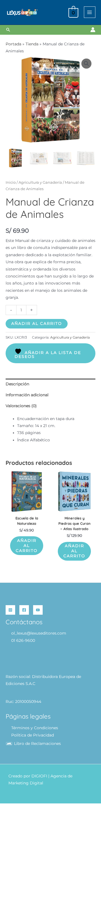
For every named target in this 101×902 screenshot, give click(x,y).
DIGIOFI (39, 776)
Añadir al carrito (36, 323)
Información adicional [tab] (27, 395)
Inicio (11, 182)
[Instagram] (10, 610)
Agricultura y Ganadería (40, 182)
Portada (13, 44)
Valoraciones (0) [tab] (21, 406)
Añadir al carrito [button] (27, 545)
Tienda (32, 44)
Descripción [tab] (17, 384)
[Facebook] (24, 610)
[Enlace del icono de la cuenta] (92, 29)
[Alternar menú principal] (89, 12)
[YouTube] (38, 610)
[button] (8, 29)
